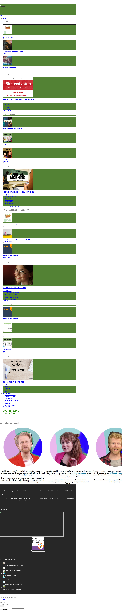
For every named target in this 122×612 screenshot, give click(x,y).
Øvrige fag (7, 390)
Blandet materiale (9, 401)
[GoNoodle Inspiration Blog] (38, 549)
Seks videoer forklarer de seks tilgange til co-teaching (13, 51)
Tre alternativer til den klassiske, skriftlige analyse (13, 128)
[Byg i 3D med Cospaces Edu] (4, 573)
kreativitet (2, 501)
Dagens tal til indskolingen (9, 413)
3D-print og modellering (7, 130)
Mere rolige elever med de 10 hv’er (9, 67)
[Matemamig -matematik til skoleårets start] (4, 564)
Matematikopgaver (9, 403)
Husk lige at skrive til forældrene (13, 382)
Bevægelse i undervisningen (11, 297)
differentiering (14, 498)
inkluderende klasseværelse (48, 498)
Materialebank (7, 393)
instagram (62, 498)
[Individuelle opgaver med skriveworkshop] (4, 583)
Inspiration (6, 301)
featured (22, 498)
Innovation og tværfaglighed (7, 257)
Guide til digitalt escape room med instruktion (12, 159)
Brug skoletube (9, 200)
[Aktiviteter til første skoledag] (4, 578)
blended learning (6, 498)
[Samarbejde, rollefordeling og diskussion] (4, 568)
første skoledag (37, 498)
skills (19, 501)
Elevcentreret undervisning (7, 291)
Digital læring (7, 111)
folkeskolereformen (30, 498)
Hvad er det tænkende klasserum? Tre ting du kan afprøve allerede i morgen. (18, 239)
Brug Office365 (5, 161)
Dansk (4, 102)
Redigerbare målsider (10, 398)
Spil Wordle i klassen (7, 349)
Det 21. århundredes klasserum (8, 37)
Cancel (1, 611)
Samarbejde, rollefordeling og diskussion (12, 570)
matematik (15, 500)
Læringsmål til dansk (10, 395)
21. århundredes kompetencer (8, 241)
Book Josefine (6, 407)
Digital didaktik (5, 145)
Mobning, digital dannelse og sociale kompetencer (18, 192)
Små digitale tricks (6, 144)
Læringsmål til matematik (11, 396)
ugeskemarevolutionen (33, 500)
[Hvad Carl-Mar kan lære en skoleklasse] (4, 587)
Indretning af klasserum (11, 294)
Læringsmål (8, 107)
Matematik (7, 388)
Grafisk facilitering (10, 106)
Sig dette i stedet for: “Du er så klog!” (14, 288)
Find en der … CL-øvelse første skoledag (11, 411)
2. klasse (1, 498)
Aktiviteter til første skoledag (10, 410)
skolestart (22, 500)
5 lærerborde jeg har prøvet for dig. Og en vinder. (12, 35)
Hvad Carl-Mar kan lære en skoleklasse (12, 589)
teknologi (26, 501)
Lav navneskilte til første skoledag (10, 412)
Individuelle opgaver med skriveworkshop (12, 584)
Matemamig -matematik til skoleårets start (13, 565)
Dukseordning (6, 412)
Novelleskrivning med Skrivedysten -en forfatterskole (20, 100)
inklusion (58, 498)
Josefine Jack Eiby (6, 101)
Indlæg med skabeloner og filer (13, 400)
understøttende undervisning (43, 500)
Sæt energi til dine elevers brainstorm (10, 255)
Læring (4, 18)
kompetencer (70, 498)
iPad (64, 498)
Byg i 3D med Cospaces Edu (9, 575)
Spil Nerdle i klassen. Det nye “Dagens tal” (11, 334)
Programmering (9, 201)
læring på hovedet (9, 500)
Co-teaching (5, 53)
